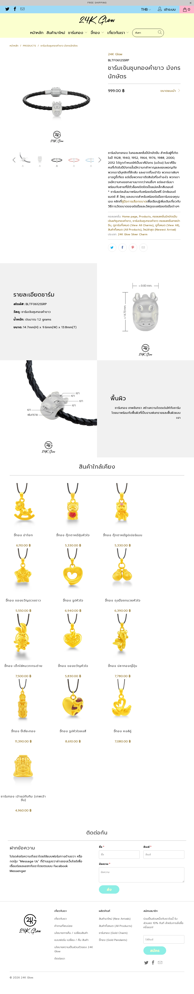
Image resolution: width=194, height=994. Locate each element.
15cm (138, 124)
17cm (150, 124)
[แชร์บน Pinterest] (133, 247)
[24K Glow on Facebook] (14, 9)
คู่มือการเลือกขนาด (134, 201)
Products (145, 216)
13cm (125, 124)
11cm (113, 124)
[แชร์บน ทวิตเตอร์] (112, 247)
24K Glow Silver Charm (132, 234)
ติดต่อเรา (59, 959)
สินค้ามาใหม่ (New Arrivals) (115, 919)
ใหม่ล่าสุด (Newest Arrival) (159, 229)
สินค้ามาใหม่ (55, 32)
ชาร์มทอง (76, 32)
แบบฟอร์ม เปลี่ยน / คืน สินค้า (71, 940)
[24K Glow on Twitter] (7, 9)
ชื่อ (101, 847)
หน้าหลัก (36, 32)
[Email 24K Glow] (22, 9)
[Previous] (14, 99)
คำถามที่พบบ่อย (63, 926)
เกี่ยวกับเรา (116, 32)
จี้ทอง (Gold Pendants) (113, 940)
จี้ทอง (96, 32)
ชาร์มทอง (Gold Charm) (113, 933)
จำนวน (112, 135)
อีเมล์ (147, 847)
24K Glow (115, 54)
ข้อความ (104, 864)
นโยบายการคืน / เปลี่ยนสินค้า (71, 933)
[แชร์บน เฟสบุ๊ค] (122, 247)
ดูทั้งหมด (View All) (167, 225)
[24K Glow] (97, 20)
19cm (163, 124)
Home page (129, 216)
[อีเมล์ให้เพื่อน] (143, 247)
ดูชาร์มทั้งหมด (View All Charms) (133, 225)
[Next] (99, 99)
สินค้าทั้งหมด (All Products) (125, 229)
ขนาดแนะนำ (168, 91)
